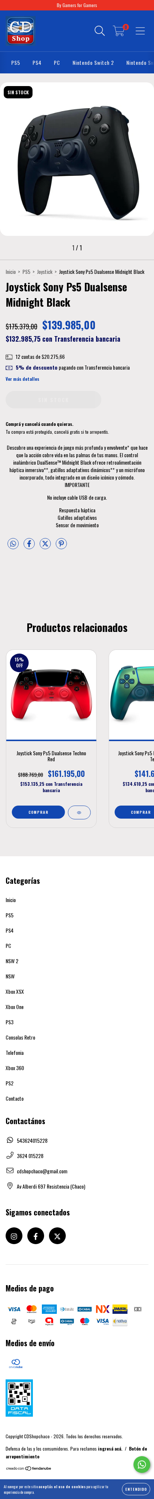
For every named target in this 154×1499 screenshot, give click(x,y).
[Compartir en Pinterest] (61, 546)
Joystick (44, 271)
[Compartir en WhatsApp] (13, 544)
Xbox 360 (15, 1068)
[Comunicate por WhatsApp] (141, 1464)
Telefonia (15, 1052)
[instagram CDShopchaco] (14, 1235)
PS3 (9, 1022)
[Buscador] (100, 31)
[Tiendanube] (29, 1468)
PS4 (37, 62)
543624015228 (32, 1140)
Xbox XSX (15, 991)
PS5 (15, 62)
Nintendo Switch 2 (93, 62)
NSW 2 (12, 961)
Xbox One (15, 1007)
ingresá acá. (110, 1448)
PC (57, 62)
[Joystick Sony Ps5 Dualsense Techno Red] (79, 812)
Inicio (11, 271)
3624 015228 (30, 1156)
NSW (10, 976)
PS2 (9, 1083)
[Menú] (140, 31)
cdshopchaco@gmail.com (42, 1171)
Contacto (15, 1098)
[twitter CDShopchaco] (57, 1235)
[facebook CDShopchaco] (35, 1235)
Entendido (136, 1489)
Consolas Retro (20, 1037)
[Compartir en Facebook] (30, 546)
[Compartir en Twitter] (46, 546)
